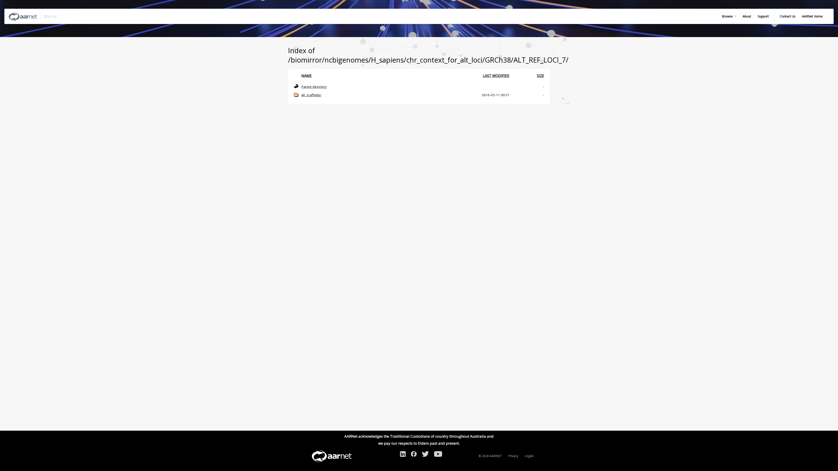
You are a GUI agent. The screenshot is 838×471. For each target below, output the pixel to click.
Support (763, 16)
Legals (529, 456)
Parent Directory (314, 86)
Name (306, 75)
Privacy (513, 456)
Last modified (496, 75)
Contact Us (787, 16)
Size (540, 75)
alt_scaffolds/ (311, 95)
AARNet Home (812, 16)
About (747, 16)
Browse (727, 16)
